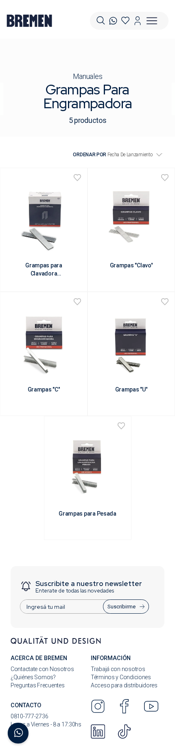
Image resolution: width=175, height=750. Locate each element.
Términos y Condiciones (121, 677)
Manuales (88, 76)
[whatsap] (113, 21)
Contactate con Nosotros (42, 669)
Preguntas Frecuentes (37, 685)
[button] (100, 20)
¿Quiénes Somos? (33, 677)
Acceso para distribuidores (124, 685)
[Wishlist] (125, 21)
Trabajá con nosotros (118, 669)
